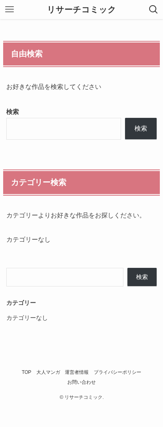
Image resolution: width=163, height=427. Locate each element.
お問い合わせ (81, 382)
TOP (26, 372)
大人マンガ (48, 372)
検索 (12, 111)
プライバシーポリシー (117, 372)
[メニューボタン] (9, 9)
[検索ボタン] (153, 9)
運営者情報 (77, 372)
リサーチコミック (81, 10)
